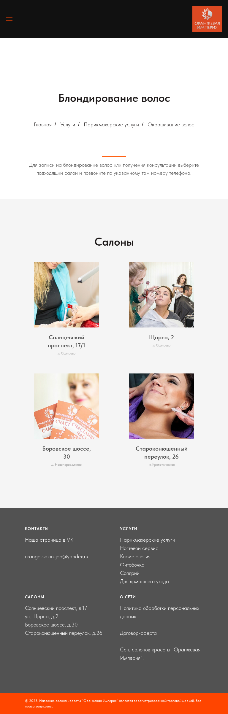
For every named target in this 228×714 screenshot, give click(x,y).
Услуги (67, 124)
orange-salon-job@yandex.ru (56, 556)
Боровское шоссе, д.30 (51, 624)
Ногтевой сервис (139, 548)
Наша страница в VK (49, 540)
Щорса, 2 (161, 337)
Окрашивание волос (171, 124)
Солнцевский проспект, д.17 (56, 608)
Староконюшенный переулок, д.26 (63, 633)
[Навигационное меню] (9, 19)
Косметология (135, 556)
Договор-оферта (138, 633)
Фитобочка (132, 565)
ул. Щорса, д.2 (41, 616)
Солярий (130, 573)
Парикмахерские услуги (111, 124)
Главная (43, 124)
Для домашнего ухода (144, 581)
